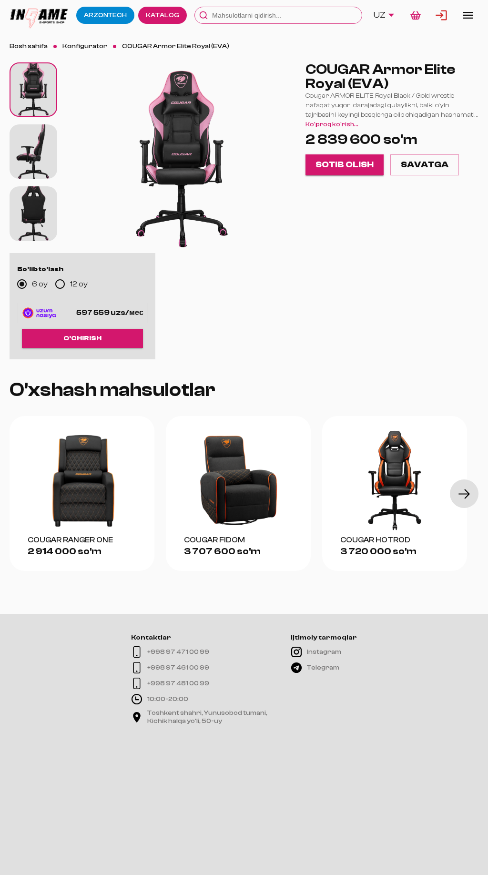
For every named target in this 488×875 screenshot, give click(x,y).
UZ (380, 15)
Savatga (424, 165)
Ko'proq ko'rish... (331, 124)
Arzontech (105, 15)
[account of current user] (468, 15)
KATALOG (162, 15)
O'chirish (82, 338)
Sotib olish (344, 165)
